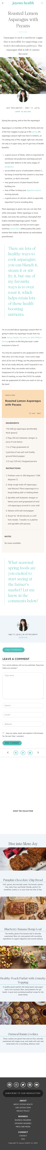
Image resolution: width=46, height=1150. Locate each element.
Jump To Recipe (23, 112)
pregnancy (9, 167)
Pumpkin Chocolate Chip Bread (23, 880)
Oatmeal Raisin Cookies (23, 1034)
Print (39, 413)
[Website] (23, 724)
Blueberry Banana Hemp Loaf (23, 929)
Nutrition (23, 32)
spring (34, 132)
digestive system (34, 190)
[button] (3, 3)
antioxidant (15, 229)
